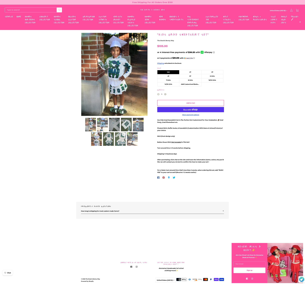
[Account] (291, 10)
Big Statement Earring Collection (193, 21)
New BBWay (162, 18)
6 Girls (212, 76)
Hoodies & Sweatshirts (177, 18)
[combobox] (31, 9)
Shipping (160, 63)
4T (168, 76)
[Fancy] (168, 177)
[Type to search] (31, 9)
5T (190, 76)
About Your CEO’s (284, 19)
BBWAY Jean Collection (150, 19)
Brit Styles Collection (228, 19)
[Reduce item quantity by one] (158, 94)
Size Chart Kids (274, 19)
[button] (87, 75)
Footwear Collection (244, 18)
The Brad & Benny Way (152, 10)
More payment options (190, 115)
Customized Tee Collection (212, 19)
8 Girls (190, 80)
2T (190, 72)
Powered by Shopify (87, 281)
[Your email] (249, 263)
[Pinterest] (163, 177)
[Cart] (297, 10)
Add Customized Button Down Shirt (191, 84)
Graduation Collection (89, 18)
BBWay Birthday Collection (30, 19)
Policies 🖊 (295, 18)
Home (19, 16)
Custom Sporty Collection (104, 19)
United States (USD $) (278, 10)
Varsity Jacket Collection (118, 19)
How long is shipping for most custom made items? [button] (100, 211)
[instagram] (136, 266)
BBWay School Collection (59, 19)
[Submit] (59, 9)
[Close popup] (300, 245)
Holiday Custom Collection (73, 19)
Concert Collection (44, 18)
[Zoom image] (114, 75)
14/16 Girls (168, 84)
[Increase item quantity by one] (165, 94)
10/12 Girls (212, 80)
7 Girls (168, 80)
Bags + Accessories (260, 18)
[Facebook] (158, 177)
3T (212, 72)
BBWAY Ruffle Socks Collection (133, 21)
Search (9, 16)
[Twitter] (174, 177)
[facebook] (131, 266)
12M (168, 72)
